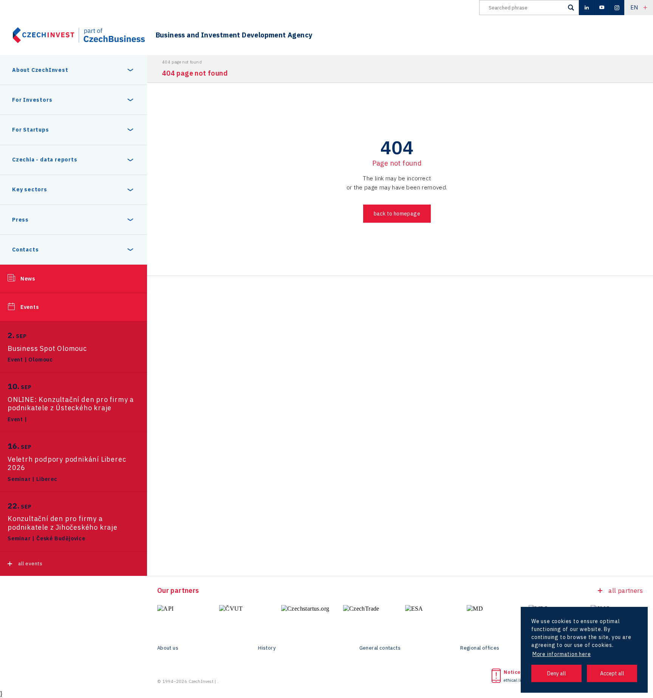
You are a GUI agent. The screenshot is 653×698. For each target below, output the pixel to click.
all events (30, 563)
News (27, 278)
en (634, 7)
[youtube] (601, 7)
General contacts (380, 648)
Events (29, 307)
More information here (561, 654)
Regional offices (479, 648)
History (266, 648)
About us (167, 648)
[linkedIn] (586, 7)
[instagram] (616, 7)
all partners (625, 590)
